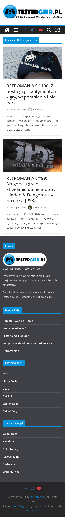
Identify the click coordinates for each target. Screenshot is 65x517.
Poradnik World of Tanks (18, 321)
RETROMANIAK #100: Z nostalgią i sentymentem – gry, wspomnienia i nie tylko (31, 94)
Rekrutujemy (11, 449)
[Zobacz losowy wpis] (57, 30)
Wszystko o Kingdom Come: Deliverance (27, 343)
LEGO (6, 388)
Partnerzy (9, 464)
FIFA (5, 373)
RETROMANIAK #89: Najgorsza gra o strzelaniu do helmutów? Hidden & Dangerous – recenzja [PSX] (31, 189)
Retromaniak (11, 351)
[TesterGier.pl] (7, 30)
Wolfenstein (10, 403)
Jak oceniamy (11, 456)
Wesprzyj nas (11, 471)
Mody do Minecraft (15, 328)
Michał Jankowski (41, 207)
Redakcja (37, 109)
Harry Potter (11, 381)
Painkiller (8, 396)
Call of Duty (10, 411)
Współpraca (10, 434)
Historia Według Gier (16, 336)
